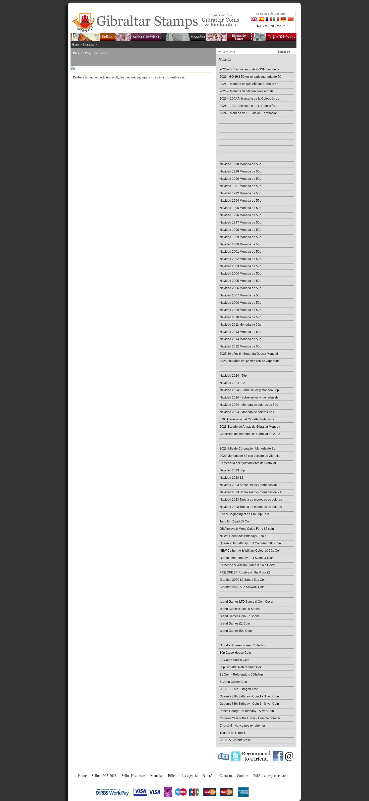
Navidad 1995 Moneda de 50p (240, 207)
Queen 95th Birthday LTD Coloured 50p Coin (250, 543)
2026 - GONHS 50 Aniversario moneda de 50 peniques (250, 77)
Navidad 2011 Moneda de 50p (240, 324)
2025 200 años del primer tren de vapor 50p (250, 361)
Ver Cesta (228, 51)
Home (75, 44)
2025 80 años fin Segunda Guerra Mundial (249, 353)
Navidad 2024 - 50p (233, 375)
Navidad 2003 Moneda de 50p (240, 266)
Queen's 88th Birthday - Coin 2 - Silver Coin (249, 703)
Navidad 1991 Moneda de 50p (240, 186)
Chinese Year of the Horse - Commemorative (250, 718)
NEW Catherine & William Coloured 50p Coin (250, 550)
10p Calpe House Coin (235, 652)
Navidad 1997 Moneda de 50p (240, 222)
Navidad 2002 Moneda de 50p (240, 258)
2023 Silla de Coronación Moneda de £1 (247, 448)
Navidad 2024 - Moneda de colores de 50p (249, 404)
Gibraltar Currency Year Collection (243, 645)
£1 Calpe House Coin (234, 659)
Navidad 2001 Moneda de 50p (240, 251)
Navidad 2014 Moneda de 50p (240, 339)
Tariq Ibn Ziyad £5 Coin (235, 521)
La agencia (190, 776)
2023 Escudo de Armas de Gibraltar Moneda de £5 (250, 427)
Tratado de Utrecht (232, 732)
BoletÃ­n (208, 776)
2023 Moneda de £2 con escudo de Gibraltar (250, 455)
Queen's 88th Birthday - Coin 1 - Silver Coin (249, 696)
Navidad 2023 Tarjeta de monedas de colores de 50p (251, 500)
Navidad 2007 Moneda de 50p (240, 295)
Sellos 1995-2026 (104, 776)
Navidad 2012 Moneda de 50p (240, 346)
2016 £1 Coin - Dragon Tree (239, 689)
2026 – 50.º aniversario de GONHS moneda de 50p (249, 70)
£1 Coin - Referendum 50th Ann (241, 674)
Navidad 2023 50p (232, 470)
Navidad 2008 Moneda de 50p (240, 302)
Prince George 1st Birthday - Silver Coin (247, 711)
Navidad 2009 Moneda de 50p (240, 310)
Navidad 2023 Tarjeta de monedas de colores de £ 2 (251, 507)
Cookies (242, 776)
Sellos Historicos (133, 776)
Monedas (88, 44)
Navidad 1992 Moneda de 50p (240, 193)
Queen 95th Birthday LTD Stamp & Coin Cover (247, 558)
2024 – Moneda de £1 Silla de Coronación (249, 113)
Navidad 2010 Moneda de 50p (240, 317)
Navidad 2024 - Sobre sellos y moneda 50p (249, 390)
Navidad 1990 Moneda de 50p (240, 178)
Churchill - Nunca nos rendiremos (243, 725)
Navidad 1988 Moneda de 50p (240, 164)
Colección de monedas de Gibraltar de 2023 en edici (250, 434)
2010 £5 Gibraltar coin (235, 740)
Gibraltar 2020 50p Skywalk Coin (242, 587)
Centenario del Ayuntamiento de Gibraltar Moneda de (248, 463)
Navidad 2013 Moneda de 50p (240, 331)
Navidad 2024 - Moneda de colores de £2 (248, 412)
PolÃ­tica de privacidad (269, 776)
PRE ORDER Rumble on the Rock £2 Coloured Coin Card (245, 573)
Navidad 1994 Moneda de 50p (240, 200)
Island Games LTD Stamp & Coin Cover (246, 601)
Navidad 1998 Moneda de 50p (240, 229)
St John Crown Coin (233, 681)
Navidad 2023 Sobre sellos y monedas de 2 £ (251, 492)
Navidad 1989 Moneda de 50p (240, 171)
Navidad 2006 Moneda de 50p (240, 288)
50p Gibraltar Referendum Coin (241, 667)
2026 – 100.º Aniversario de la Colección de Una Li (249, 106)
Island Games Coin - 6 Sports (240, 608)
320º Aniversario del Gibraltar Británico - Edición (247, 420)
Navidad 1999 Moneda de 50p (240, 237)
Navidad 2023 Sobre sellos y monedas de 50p (248, 485)
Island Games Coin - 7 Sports (240, 616)
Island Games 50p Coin (236, 630)
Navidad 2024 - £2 (232, 382)
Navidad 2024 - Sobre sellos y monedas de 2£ (249, 398)
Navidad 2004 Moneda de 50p (240, 273)
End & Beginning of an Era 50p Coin (244, 514)
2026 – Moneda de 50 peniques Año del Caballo (247, 92)
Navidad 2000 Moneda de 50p (240, 244)
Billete (172, 776)
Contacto (225, 776)
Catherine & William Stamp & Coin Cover (247, 565)
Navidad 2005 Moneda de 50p (240, 280)
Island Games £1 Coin (235, 623)
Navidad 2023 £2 (231, 477)
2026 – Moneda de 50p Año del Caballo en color (249, 84)
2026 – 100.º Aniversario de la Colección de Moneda (249, 99)
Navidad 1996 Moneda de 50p (240, 215)
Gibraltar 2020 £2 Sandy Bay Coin (243, 579)
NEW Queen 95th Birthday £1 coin (243, 536)
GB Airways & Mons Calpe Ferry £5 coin (247, 528)
